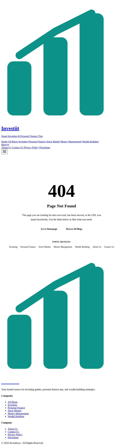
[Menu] (4, 151)
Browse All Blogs (74, 229)
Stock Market (53, 141)
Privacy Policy (31, 147)
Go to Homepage (49, 229)
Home (4, 141)
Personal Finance (37, 141)
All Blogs (13, 141)
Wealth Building (90, 141)
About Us (6, 147)
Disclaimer (44, 147)
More (5, 144)
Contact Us (17, 147)
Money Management (71, 141)
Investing (23, 141)
